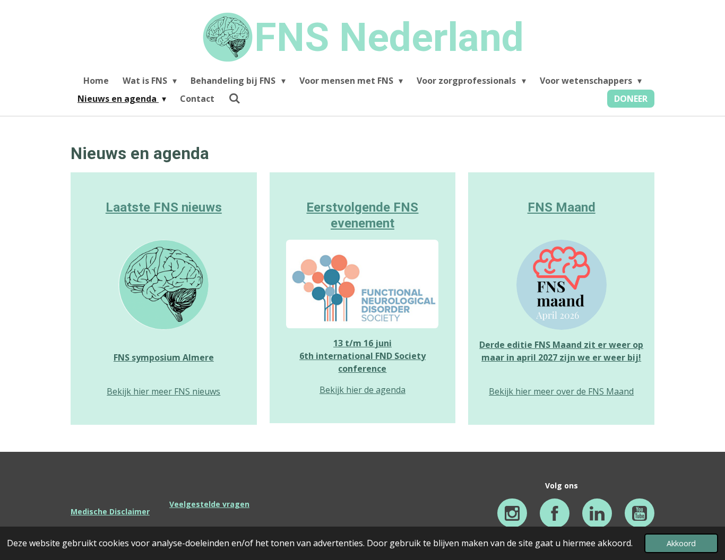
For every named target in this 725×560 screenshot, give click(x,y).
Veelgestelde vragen (209, 504)
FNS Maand (561, 207)
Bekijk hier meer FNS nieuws (163, 391)
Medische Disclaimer (110, 511)
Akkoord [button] (681, 543)
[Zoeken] (234, 98)
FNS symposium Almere (164, 357)
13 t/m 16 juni (362, 343)
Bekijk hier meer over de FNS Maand (561, 391)
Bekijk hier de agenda (362, 390)
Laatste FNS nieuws (164, 207)
